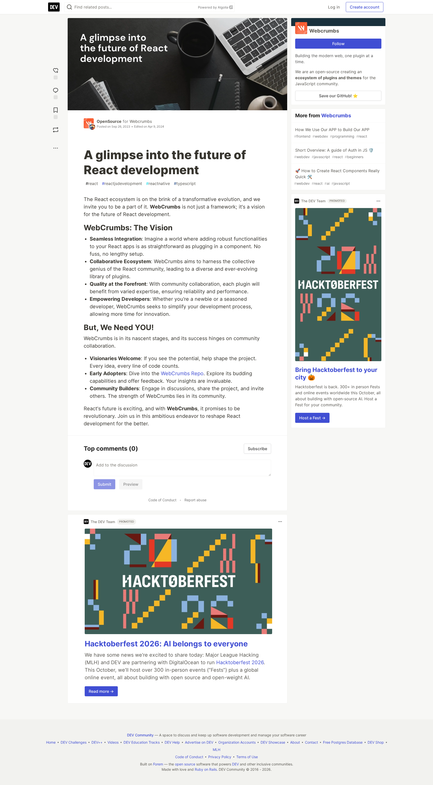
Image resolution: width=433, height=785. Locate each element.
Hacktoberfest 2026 (240, 662)
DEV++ (96, 742)
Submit (104, 484)
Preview (130, 484)
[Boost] (56, 130)
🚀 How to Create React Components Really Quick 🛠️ (337, 176)
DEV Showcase (273, 742)
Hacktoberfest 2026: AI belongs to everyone (166, 643)
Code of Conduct (162, 500)
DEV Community (140, 735)
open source (185, 764)
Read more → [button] (101, 691)
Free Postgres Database (343, 742)
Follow (338, 43)
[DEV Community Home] (54, 7)
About (295, 742)
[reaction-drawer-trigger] (55, 73)
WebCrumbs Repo (182, 373)
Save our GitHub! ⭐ (338, 95)
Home (51, 742)
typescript (185, 183)
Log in (334, 7)
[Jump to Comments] (56, 93)
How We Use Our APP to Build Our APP (331, 132)
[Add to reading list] (56, 113)
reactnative (158, 183)
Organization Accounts (237, 742)
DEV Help (172, 742)
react (92, 183)
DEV (235, 764)
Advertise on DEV (199, 742)
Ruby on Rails (206, 769)
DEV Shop (376, 742)
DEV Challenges (73, 742)
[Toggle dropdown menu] (280, 522)
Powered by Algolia (213, 7)
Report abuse (195, 500)
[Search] (69, 7)
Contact (311, 742)
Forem (158, 764)
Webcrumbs (141, 121)
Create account (364, 7)
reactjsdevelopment (122, 183)
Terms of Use (247, 757)
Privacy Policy (219, 757)
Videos (113, 742)
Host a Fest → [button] (312, 417)
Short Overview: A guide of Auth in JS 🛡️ (334, 153)
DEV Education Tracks (142, 742)
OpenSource (109, 121)
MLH (216, 749)
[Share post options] (56, 148)
